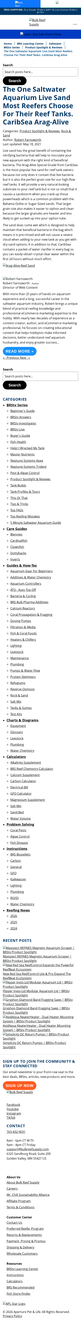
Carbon (15, 861)
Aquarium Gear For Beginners (31, 571)
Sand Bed (17, 812)
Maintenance (19, 658)
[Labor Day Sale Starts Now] (40, 34)
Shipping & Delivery (20, 1247)
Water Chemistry (22, 751)
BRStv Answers (20, 417)
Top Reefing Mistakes (25, 516)
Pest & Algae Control (25, 473)
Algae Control (20, 836)
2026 (13, 916)
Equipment (18, 726)
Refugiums (17, 683)
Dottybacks (18, 553)
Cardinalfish (18, 541)
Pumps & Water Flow (25, 670)
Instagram (14, 1113)
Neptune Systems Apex (26, 461)
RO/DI (14, 898)
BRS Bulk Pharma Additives (29, 602)
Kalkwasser (18, 879)
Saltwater (55, 43)
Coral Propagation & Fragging (31, 615)
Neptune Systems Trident (28, 467)
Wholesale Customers (22, 1253)
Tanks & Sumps (21, 708)
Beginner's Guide (22, 411)
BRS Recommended (20, 1287)
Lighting (16, 646)
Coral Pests (18, 830)
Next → (25, 358)
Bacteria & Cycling (23, 596)
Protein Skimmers (23, 677)
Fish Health (18, 442)
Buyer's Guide (20, 436)
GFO (13, 873)
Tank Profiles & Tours (25, 492)
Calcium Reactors (22, 608)
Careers (12, 1188)
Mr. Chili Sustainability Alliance (28, 1195)
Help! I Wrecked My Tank (27, 448)
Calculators (15, 1281)
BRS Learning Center (30, 43)
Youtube (13, 1109)
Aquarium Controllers (25, 583)
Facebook (13, 1105)
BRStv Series (12, 47)
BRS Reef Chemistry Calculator (31, 769)
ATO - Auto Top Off (23, 590)
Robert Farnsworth (27, 140)
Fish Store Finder (19, 1294)
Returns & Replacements (24, 1235)
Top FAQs (16, 510)
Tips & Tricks (19, 504)
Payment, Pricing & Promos (26, 1241)
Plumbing (17, 664)
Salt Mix (15, 702)
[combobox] (40, 71)
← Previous (11, 358)
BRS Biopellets (20, 854)
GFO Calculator (21, 793)
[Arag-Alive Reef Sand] (19, 266)
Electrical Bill (19, 787)
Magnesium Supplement (27, 800)
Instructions (15, 1275)
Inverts (15, 559)
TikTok (11, 1117)
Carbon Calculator (23, 781)
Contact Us (14, 1222)
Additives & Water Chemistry (30, 577)
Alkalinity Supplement (25, 762)
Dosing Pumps (20, 621)
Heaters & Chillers (23, 639)
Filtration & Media (23, 627)
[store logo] (40, 22)
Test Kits (16, 714)
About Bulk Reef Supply (23, 1182)
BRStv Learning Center (22, 1269)
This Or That (19, 498)
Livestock (16, 652)
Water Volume (20, 818)
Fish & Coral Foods (23, 633)
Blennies (16, 534)
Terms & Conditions (20, 1207)
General (16, 867)
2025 (13, 922)
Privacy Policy (12, 1316)
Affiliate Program (19, 1201)
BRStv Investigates (23, 423)
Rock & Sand (19, 695)
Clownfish (17, 547)
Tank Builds (18, 485)
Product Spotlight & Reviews (44, 47)
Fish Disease (19, 843)
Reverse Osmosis (22, 689)
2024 (13, 928)
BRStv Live (17, 429)
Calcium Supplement (25, 775)
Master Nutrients (22, 454)
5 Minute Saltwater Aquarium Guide (35, 523)
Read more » (20, 351)
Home (8, 43)
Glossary (16, 732)
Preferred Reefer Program (25, 1229)
